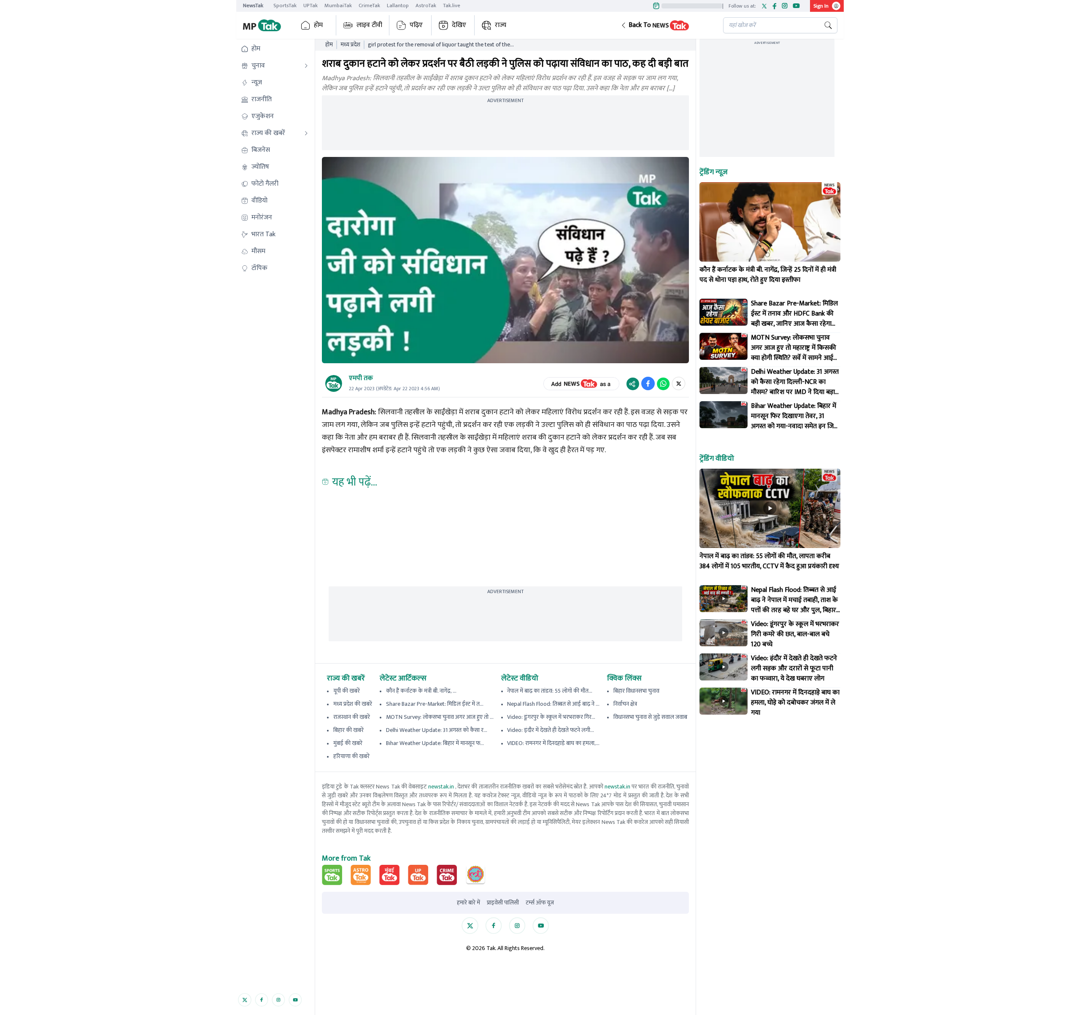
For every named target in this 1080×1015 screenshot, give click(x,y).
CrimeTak (369, 5)
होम (318, 25)
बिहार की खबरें (348, 730)
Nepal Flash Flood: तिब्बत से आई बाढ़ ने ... (553, 704)
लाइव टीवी (369, 25)
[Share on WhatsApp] (663, 383)
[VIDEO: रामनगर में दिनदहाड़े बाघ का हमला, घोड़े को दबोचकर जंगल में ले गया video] (723, 701)
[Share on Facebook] (648, 383)
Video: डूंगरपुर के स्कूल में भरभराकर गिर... (551, 717)
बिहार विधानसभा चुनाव (636, 691)
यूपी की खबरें (346, 691)
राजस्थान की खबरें (351, 717)
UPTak (310, 5)
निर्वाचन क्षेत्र (625, 704)
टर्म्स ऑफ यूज (540, 903)
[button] (665, 25)
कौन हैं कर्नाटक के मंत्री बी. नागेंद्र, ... (421, 691)
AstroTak (426, 5)
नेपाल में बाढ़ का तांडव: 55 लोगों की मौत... (549, 691)
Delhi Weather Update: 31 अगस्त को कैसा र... (436, 730)
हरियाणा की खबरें (351, 756)
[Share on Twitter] (679, 383)
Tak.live (451, 5)
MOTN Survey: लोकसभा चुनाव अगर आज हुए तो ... (440, 717)
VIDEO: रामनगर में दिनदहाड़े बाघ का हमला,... (553, 743)
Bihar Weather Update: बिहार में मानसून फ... (435, 743)
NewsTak (253, 5)
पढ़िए (416, 25)
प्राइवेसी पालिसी (503, 903)
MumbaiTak (338, 5)
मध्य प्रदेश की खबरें (352, 704)
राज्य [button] (500, 25)
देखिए (459, 25)
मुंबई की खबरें (347, 743)
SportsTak (285, 5)
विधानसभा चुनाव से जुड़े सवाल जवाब (650, 717)
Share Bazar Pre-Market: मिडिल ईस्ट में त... (434, 704)
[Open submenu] (306, 66)
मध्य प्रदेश (350, 44)
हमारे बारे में (468, 903)
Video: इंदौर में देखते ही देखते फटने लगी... (550, 730)
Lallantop (398, 5)
